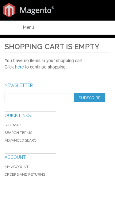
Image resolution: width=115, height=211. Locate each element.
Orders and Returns (25, 174)
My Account (17, 167)
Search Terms (18, 133)
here (19, 67)
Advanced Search (22, 140)
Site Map (13, 125)
